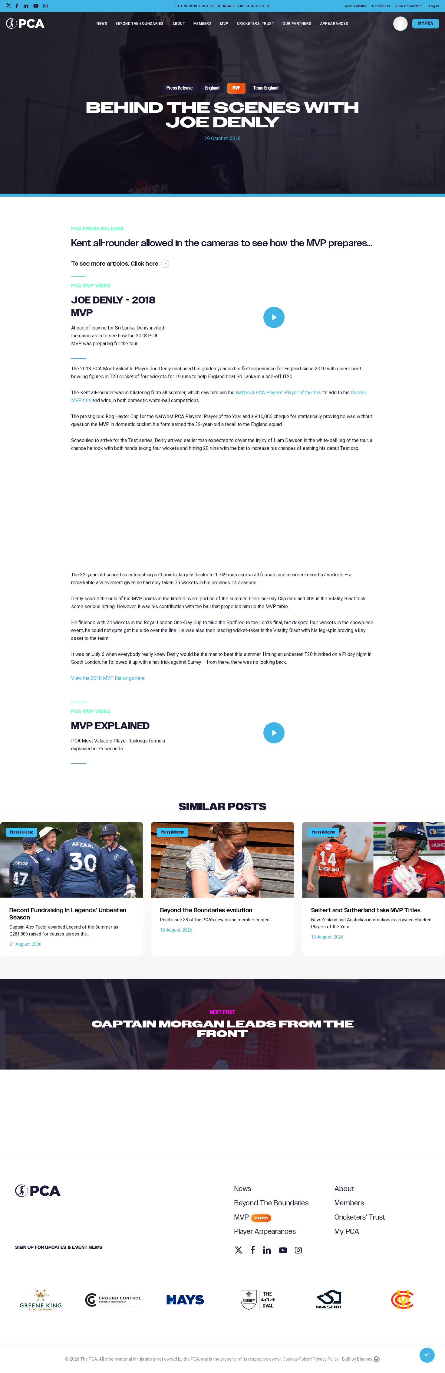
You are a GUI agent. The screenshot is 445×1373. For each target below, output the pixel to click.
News (242, 1189)
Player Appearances (265, 1231)
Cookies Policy (296, 1359)
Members (349, 1203)
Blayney (364, 1359)
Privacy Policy (326, 1359)
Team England (266, 88)
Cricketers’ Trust (360, 1217)
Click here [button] (144, 263)
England (212, 88)
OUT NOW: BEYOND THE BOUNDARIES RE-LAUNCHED (220, 6)
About (344, 1189)
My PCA (347, 1231)
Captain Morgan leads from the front (222, 1024)
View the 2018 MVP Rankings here (108, 678)
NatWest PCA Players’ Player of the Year (279, 392)
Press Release (179, 88)
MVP (236, 88)
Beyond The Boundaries (271, 1203)
